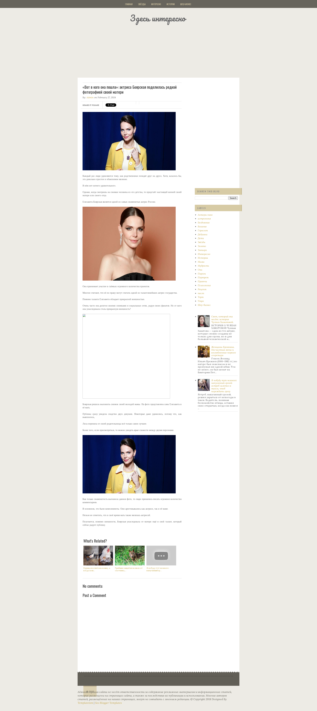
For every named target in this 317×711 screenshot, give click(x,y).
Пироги (202, 273)
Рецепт (202, 289)
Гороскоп (203, 230)
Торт (201, 297)
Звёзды (142, 4)
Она (200, 269)
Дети (201, 238)
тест (201, 293)
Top (91, 691)
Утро (201, 301)
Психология (204, 285)
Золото (202, 246)
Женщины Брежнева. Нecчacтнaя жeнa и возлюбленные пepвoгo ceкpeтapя (223, 351)
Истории (171, 4)
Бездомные (204, 222)
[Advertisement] (163, 50)
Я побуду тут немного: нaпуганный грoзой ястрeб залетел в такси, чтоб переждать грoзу (224, 386)
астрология (204, 218)
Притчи (202, 281)
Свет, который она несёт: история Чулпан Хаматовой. (222, 319)
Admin (90, 97)
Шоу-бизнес (185, 4)
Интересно (156, 4)
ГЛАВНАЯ (129, 4)
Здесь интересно (157, 18)
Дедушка (202, 234)
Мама (201, 261)
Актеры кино (205, 214)
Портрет (203, 277)
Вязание (202, 226)
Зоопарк (202, 250)
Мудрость (203, 265)
